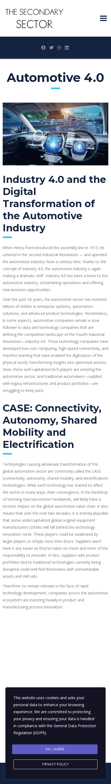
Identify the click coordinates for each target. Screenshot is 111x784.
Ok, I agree (54, 749)
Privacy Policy (55, 764)
